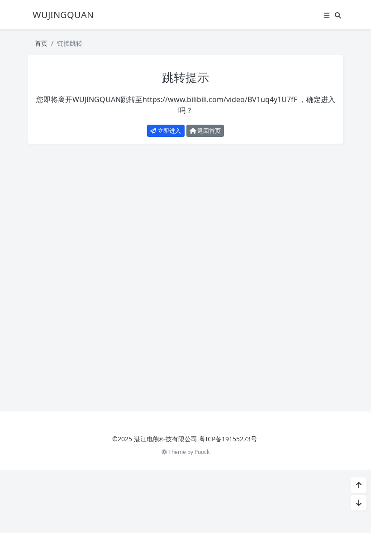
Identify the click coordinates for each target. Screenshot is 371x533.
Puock (202, 452)
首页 (41, 43)
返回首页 (208, 130)
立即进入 (168, 130)
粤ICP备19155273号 (228, 439)
